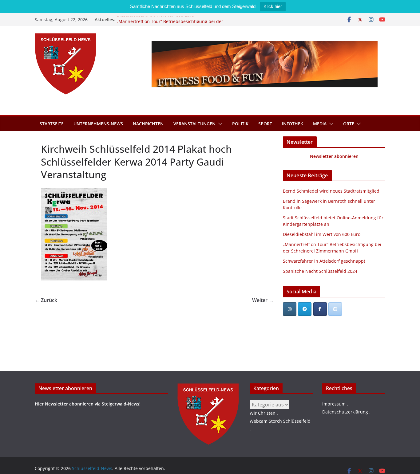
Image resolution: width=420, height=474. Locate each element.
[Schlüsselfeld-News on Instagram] (289, 309)
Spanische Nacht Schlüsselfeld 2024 (320, 271)
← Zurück (46, 300)
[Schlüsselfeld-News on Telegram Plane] (304, 309)
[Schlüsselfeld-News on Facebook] (320, 309)
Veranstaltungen (194, 124)
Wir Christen (262, 413)
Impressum (334, 404)
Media (320, 124)
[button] (219, 123)
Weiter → (263, 300)
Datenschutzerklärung (345, 412)
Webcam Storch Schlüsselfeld (280, 421)
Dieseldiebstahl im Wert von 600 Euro (155, 19)
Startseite (52, 124)
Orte (348, 124)
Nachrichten (148, 124)
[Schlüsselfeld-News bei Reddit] (335, 309)
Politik (240, 124)
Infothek (292, 124)
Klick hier (272, 6)
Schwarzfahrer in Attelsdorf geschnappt (324, 261)
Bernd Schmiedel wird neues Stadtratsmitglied (331, 191)
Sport (265, 124)
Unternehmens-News (98, 124)
